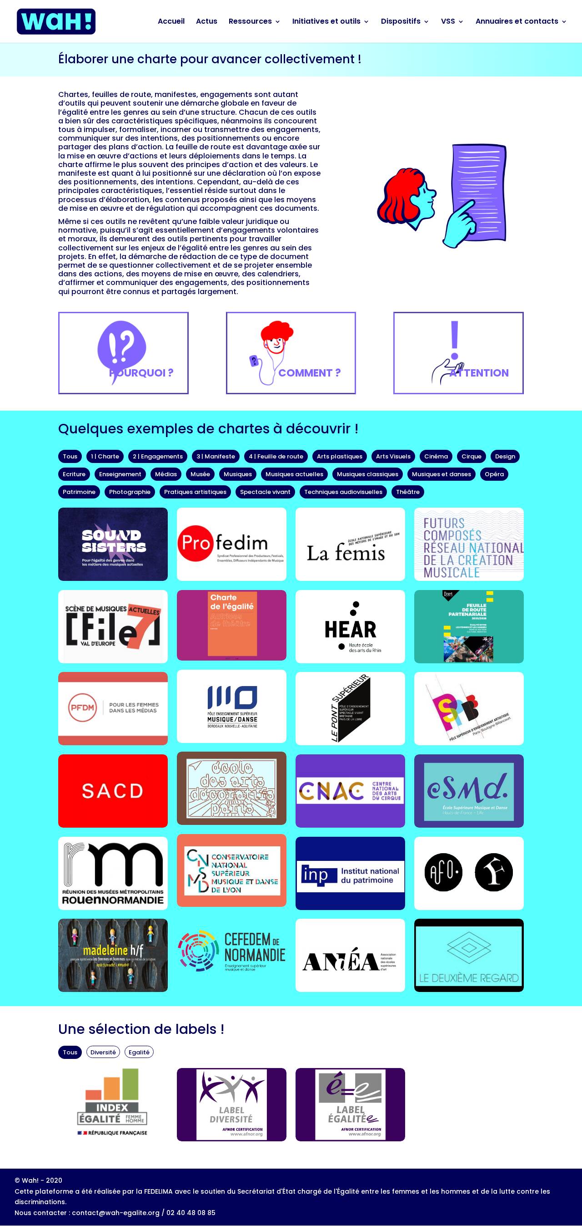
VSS (448, 22)
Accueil (171, 22)
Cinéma (436, 456)
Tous (70, 456)
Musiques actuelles (294, 474)
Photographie (130, 492)
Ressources (250, 22)
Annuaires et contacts (517, 22)
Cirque (472, 456)
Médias (166, 474)
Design (505, 456)
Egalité (139, 1052)
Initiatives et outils (326, 22)
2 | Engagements (158, 456)
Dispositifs (401, 22)
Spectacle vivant (265, 492)
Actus (206, 22)
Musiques (238, 474)
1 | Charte (105, 456)
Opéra (494, 474)
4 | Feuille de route (276, 456)
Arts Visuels (393, 456)
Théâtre (408, 492)
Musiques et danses (441, 474)
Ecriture (74, 474)
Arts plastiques (339, 456)
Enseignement (120, 474)
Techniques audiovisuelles (343, 492)
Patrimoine (79, 492)
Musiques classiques (367, 474)
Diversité (103, 1052)
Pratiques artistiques (195, 492)
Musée (200, 474)
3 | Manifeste (215, 456)
